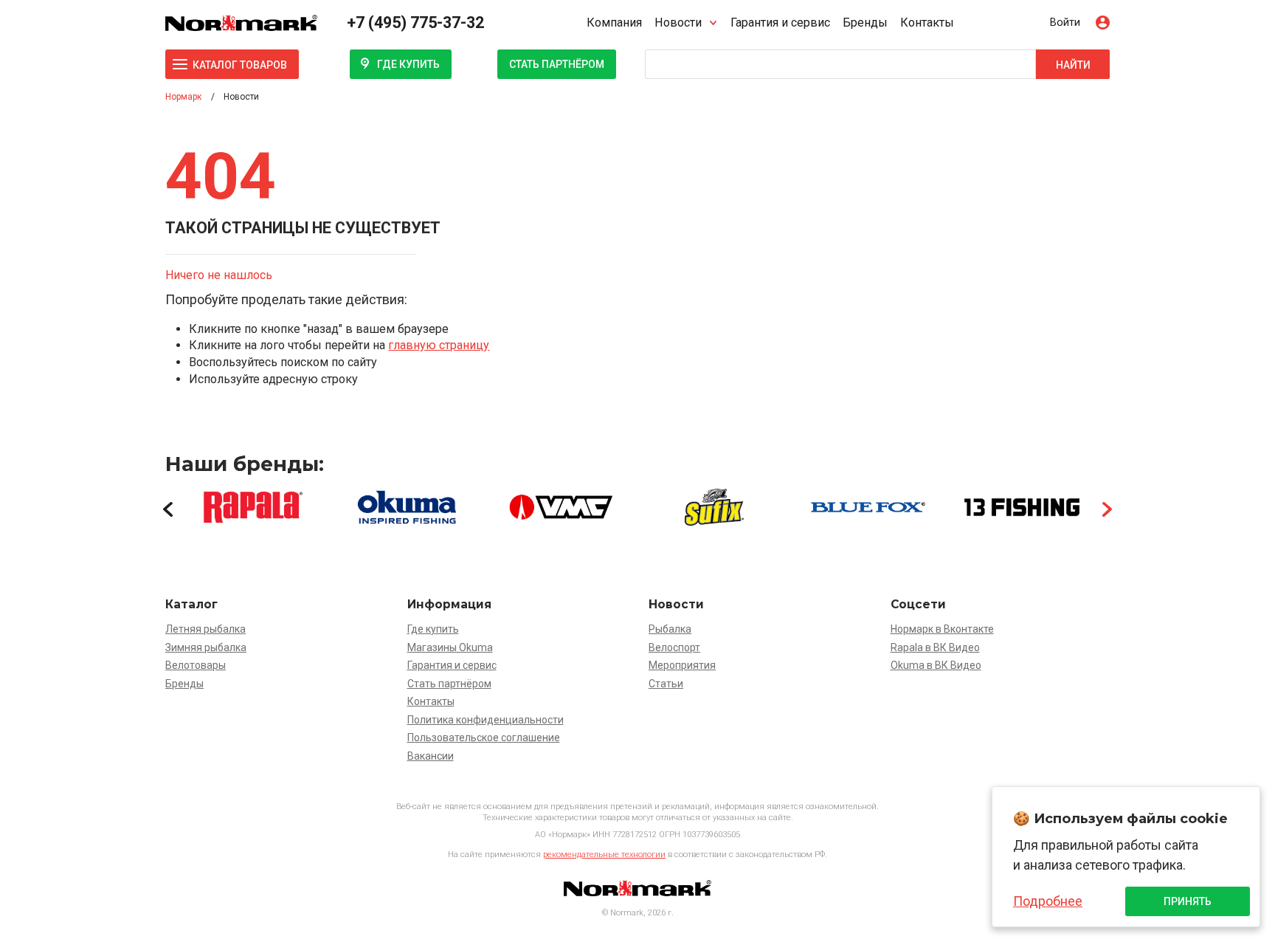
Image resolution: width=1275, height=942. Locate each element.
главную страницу (438, 345)
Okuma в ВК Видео (936, 665)
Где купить (408, 64)
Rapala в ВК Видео (935, 647)
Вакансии (430, 756)
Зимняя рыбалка (205, 647)
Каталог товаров (240, 65)
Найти (1073, 65)
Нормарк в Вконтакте (942, 629)
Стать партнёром (556, 64)
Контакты (927, 23)
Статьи (666, 684)
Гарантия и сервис (780, 23)
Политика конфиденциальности (485, 720)
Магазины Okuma (450, 647)
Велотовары (195, 665)
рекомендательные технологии (604, 854)
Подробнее (1047, 901)
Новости (678, 23)
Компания (614, 23)
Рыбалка (670, 629)
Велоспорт (674, 647)
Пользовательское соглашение (483, 737)
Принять (1188, 901)
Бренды (865, 23)
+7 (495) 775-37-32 (415, 22)
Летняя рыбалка (205, 629)
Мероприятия (682, 665)
